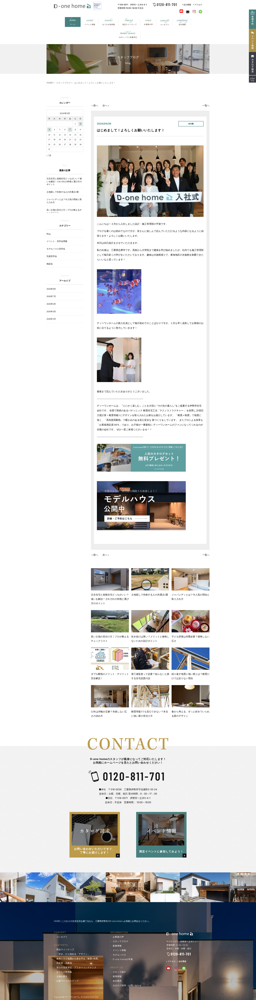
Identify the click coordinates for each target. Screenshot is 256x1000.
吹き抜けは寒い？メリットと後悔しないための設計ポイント (150, 638)
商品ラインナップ (65, 949)
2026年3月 (51, 319)
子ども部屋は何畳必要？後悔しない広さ (190, 638)
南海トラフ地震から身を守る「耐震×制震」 (78, 958)
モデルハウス (119, 955)
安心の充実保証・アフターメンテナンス (76, 967)
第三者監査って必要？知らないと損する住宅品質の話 (150, 676)
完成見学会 (52, 256)
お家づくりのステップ (67, 981)
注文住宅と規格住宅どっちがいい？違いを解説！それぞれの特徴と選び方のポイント (110, 599)
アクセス (198, 4)
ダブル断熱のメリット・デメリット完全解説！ (110, 676)
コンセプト (62, 937)
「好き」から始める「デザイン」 (73, 954)
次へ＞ (106, 105)
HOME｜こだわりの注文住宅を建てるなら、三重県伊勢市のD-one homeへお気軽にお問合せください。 (102, 921)
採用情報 (117, 976)
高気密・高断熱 (64, 963)
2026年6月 (51, 304)
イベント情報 (119, 950)
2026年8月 (51, 289)
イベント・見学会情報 (57, 241)
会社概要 (187, 4)
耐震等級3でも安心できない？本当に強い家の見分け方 (149, 713)
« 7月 (49, 155)
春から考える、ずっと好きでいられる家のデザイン (190, 713)
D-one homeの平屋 (123, 959)
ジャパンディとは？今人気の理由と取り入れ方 (190, 596)
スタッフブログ (120, 941)
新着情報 (117, 945)
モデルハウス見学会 (56, 249)
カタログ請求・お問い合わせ (127, 985)
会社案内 (117, 981)
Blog (49, 234)
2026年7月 (51, 296)
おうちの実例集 (64, 972)
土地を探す (62, 976)
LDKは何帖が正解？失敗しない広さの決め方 (109, 713)
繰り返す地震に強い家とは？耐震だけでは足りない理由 (190, 676)
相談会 (50, 264)
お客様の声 (118, 937)
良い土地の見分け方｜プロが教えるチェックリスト (110, 638)
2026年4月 (51, 311)
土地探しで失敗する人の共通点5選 (149, 594)
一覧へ (205, 105)
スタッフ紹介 (119, 972)
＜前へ (94, 105)
